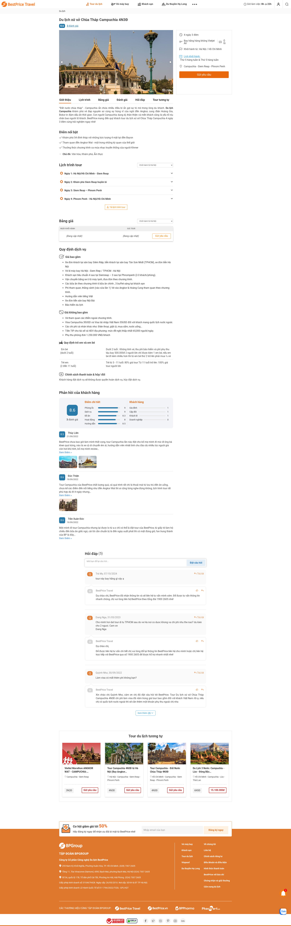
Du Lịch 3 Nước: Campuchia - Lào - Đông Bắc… (208, 770)
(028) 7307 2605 (127, 866)
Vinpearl (186, 862)
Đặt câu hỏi (196, 562)
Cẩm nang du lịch (212, 886)
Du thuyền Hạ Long (176, 4)
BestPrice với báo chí (214, 874)
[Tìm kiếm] (287, 4)
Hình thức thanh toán (214, 868)
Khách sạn (147, 4)
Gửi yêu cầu (204, 74)
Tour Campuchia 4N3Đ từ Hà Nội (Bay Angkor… (122, 770)
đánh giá (72, 25)
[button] (61, 62)
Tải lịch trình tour (117, 207)
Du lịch (62, 11)
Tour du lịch (96, 4)
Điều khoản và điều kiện (215, 862)
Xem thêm (144, 713)
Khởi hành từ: (191, 49)
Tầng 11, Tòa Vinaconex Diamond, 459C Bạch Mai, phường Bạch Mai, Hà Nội (98, 871)
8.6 (62, 25)
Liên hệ (207, 850)
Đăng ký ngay (216, 830)
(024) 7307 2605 (142, 871)
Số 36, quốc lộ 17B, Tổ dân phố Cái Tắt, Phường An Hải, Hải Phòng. (93, 877)
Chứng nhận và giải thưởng (217, 880)
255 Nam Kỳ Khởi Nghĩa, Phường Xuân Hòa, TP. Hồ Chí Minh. (90, 866)
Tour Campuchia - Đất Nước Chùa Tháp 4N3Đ (165, 770)
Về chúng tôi (210, 844)
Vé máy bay (122, 4)
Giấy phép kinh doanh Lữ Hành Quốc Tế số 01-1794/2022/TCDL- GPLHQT (94, 888)
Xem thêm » (65, 452)
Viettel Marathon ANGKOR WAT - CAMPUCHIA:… (79, 770)
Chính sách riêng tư (213, 856)
